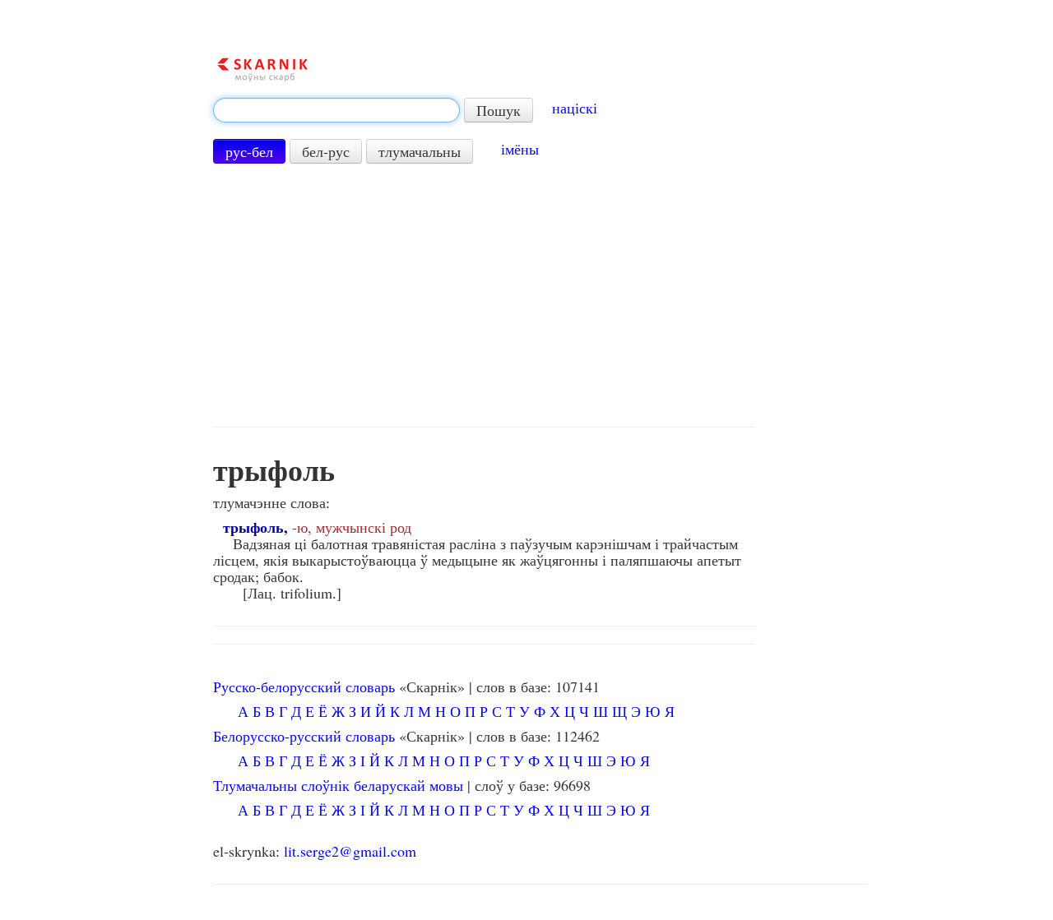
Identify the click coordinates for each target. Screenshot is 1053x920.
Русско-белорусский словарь (304, 686)
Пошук (498, 110)
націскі (574, 108)
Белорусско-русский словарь (304, 736)
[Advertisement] (484, 295)
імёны (520, 149)
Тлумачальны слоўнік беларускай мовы (338, 785)
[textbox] (336, 110)
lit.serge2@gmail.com (350, 851)
